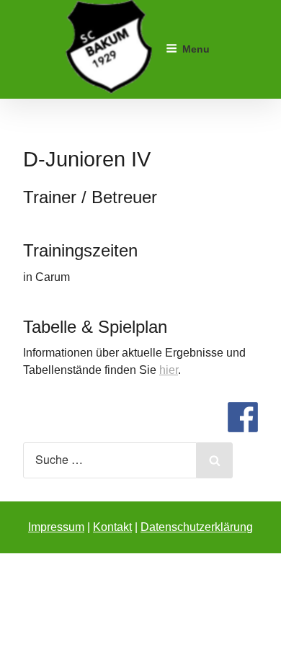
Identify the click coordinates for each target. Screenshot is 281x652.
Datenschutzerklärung (196, 527)
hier (168, 370)
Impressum (56, 527)
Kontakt (112, 527)
